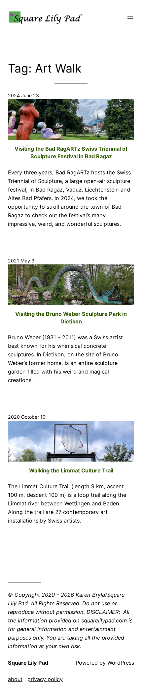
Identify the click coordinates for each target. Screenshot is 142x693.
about (15, 679)
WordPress (120, 662)
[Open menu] (130, 17)
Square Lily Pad (28, 662)
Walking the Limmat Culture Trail (71, 470)
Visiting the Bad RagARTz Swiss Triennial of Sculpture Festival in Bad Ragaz (71, 152)
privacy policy (45, 679)
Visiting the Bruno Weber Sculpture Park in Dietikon (71, 318)
